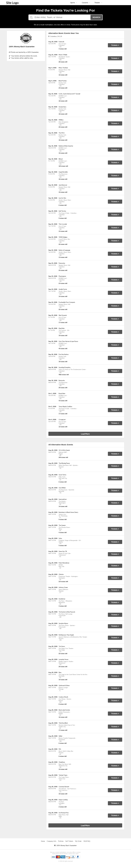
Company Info (51, 841)
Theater (97, 2)
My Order (78, 841)
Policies (61, 841)
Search (96, 17)
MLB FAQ (87, 841)
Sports (72, 2)
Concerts (85, 2)
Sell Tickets (69, 841)
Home (43, 841)
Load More (85, 434)
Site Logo (12, 3)
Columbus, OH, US (55, 36)
